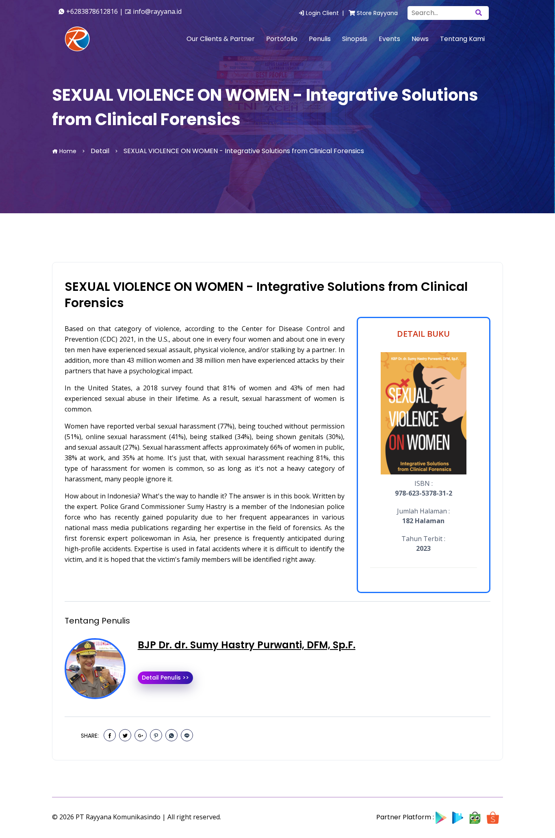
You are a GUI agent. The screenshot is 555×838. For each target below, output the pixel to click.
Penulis (320, 38)
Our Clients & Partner (220, 38)
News (420, 38)
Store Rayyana (376, 13)
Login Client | (325, 13)
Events (389, 38)
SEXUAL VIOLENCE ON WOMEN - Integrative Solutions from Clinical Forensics (266, 295)
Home (67, 151)
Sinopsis (354, 38)
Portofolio (281, 38)
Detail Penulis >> (165, 677)
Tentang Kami (462, 38)
